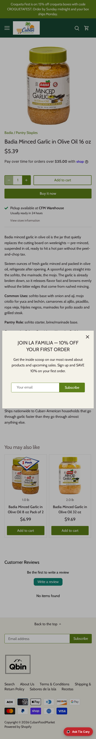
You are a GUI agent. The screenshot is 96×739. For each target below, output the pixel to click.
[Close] (87, 337)
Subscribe (72, 387)
